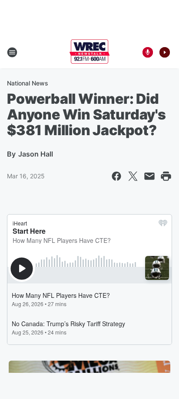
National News (27, 83)
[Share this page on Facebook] (116, 176)
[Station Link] (89, 52)
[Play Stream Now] (164, 52)
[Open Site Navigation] (12, 52)
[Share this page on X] (133, 176)
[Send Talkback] (148, 52)
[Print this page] (166, 176)
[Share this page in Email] (149, 176)
